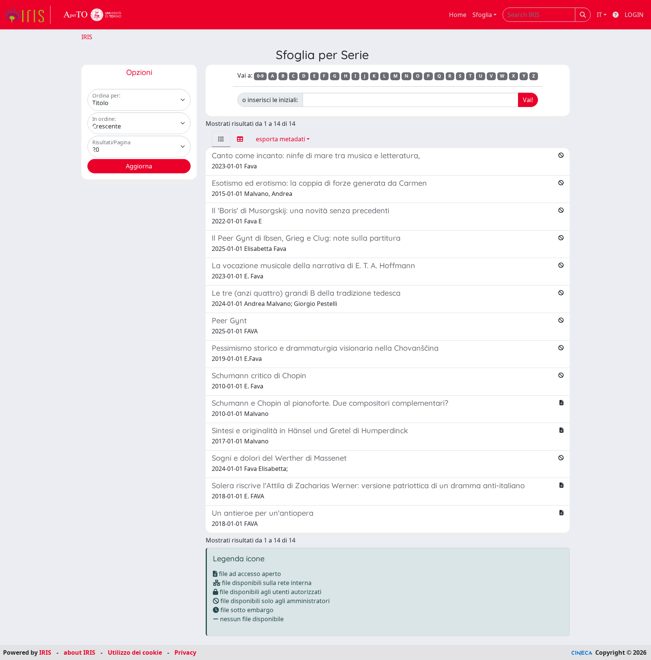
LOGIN (634, 15)
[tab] (221, 139)
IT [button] (599, 15)
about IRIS (79, 652)
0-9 (260, 76)
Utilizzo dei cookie (135, 652)
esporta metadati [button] (280, 139)
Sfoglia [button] (482, 15)
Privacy (185, 652)
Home (457, 15)
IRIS (86, 37)
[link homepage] (27, 15)
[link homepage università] (93, 15)
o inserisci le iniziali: (270, 100)
